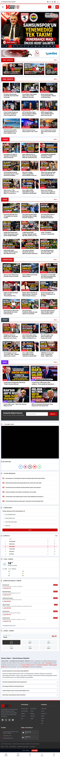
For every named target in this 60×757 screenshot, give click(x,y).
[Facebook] (48, 2)
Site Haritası (32, 746)
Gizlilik (42, 718)
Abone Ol (52, 414)
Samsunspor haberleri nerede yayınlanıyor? (13, 686)
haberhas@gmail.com (8, 738)
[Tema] (58, 2)
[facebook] (20, 467)
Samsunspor (49, 663)
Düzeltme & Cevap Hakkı (23, 746)
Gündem (23, 713)
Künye (42, 711)
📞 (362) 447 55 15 (6, 594)
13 (46, 46)
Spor (22, 718)
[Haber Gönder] (53, 7)
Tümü (56, 535)
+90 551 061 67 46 (7, 735)
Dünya (32, 711)
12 (42, 46)
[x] (30, 467)
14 (50, 46)
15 (53, 46)
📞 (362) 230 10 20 (6, 588)
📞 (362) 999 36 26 (6, 614)
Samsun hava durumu (42, 665)
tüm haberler (25, 666)
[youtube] (35, 467)
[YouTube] (55, 2)
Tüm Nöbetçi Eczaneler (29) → (9, 625)
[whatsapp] (39, 467)
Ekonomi (23, 716)
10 (35, 46)
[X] (50, 2)
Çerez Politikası (12, 746)
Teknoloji (33, 716)
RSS (42, 723)
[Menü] (3, 7)
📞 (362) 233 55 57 (6, 601)
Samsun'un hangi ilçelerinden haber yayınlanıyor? (14, 682)
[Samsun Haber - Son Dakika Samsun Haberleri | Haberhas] (12, 7)
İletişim (42, 716)
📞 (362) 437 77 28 (6, 621)
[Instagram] (52, 2)
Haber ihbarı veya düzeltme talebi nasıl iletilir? (14, 695)
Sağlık (32, 718)
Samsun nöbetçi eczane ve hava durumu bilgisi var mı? (15, 690)
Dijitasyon (34, 750)
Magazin (32, 713)
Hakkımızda (43, 708)
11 (39, 46)
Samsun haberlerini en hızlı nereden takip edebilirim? (15, 671)
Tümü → (55, 60)
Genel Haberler (24, 711)
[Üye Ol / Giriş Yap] (49, 7)
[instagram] (25, 467)
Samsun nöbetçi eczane (28, 665)
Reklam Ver (43, 713)
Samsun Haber (24, 708)
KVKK (42, 721)
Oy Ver (30, 530)
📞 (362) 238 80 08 (6, 608)
